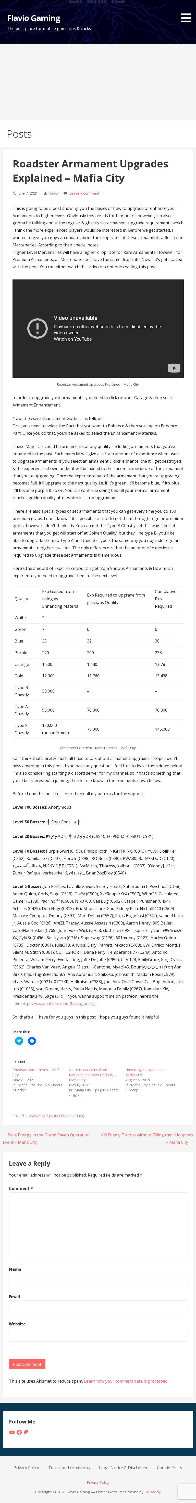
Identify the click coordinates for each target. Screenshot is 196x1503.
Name (15, 1269)
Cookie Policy (169, 1467)
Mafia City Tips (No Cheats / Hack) (56, 1115)
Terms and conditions (69, 1467)
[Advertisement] (98, 82)
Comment (21, 1188)
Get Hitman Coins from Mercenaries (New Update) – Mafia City (92, 1074)
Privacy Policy (26, 1467)
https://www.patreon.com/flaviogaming (58, 1003)
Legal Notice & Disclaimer (123, 1467)
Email (14, 1297)
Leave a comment (84, 193)
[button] (188, 12)
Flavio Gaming (33, 17)
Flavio (53, 193)
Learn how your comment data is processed (125, 1381)
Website (17, 1324)
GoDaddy (152, 1492)
